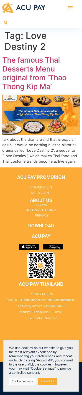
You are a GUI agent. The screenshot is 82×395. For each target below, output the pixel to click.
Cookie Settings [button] (22, 381)
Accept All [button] (47, 381)
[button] (70, 7)
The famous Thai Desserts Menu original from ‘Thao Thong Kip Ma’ (34, 73)
